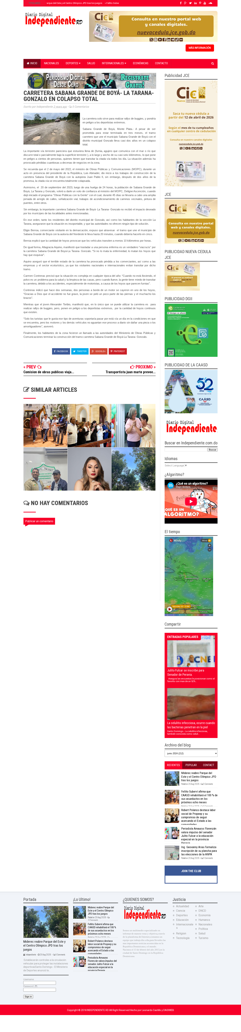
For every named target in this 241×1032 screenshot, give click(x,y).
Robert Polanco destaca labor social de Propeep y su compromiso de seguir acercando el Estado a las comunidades (198, 817)
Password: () (30, 986)
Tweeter (81, 351)
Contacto (161, 63)
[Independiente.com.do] (145, 921)
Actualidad (182, 906)
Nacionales (51, 63)
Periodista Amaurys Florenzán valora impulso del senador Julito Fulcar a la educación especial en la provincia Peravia (198, 836)
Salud (91, 63)
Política (203, 929)
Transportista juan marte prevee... (131, 372)
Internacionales (113, 63)
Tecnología (182, 938)
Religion (181, 933)
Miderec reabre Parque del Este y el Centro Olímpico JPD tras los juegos (65, 3)
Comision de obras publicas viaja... (48, 372)
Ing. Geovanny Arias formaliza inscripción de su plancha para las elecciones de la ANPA (199, 850)
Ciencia (180, 910)
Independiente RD (98, 1010)
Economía (204, 915)
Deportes (72, 63)
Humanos (204, 920)
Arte (201, 906)
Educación (182, 920)
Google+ (100, 351)
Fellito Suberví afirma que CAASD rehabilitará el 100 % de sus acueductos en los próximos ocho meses (199, 797)
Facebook (62, 351)
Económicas (140, 63)
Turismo (203, 938)
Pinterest (119, 351)
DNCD (202, 910)
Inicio (33, 63)
